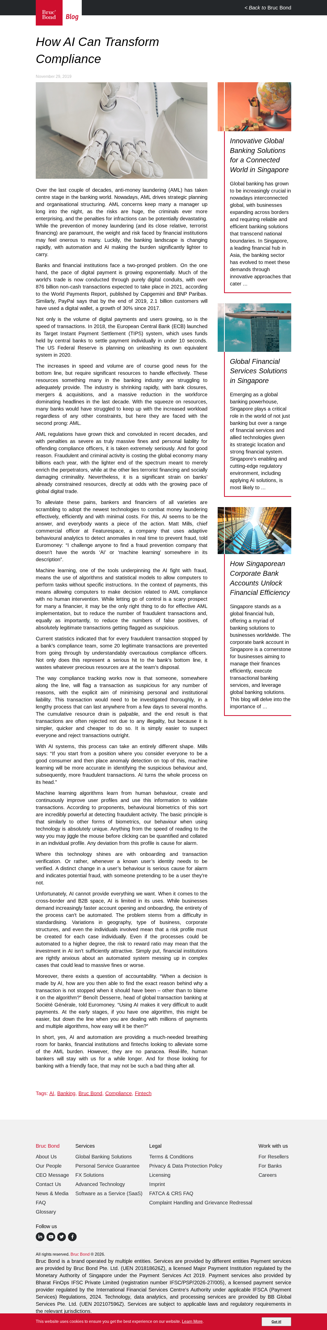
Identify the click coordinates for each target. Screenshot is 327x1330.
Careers (268, 1175)
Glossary (46, 1212)
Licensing (159, 1175)
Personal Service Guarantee (107, 1166)
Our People (49, 1166)
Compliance (118, 1093)
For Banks (270, 1166)
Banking (66, 1093)
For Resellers (274, 1156)
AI (51, 1093)
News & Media (52, 1193)
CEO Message (52, 1175)
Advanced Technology (100, 1184)
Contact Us (48, 1184)
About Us (46, 1156)
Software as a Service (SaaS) (109, 1193)
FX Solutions (89, 1175)
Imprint (157, 1184)
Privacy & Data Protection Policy (185, 1166)
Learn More (192, 1321)
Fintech (143, 1093)
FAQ (41, 1202)
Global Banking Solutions (103, 1156)
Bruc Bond (270, 7)
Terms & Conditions (171, 1156)
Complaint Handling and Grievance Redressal (200, 1202)
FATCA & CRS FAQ (171, 1193)
